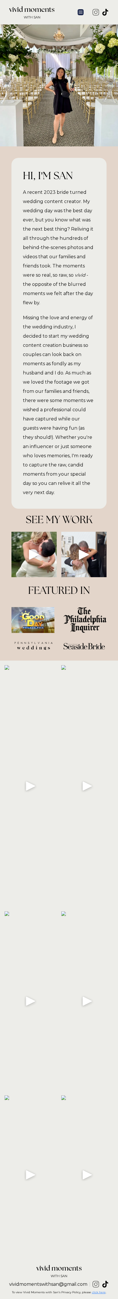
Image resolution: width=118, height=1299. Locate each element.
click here (99, 1292)
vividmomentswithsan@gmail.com (48, 1284)
